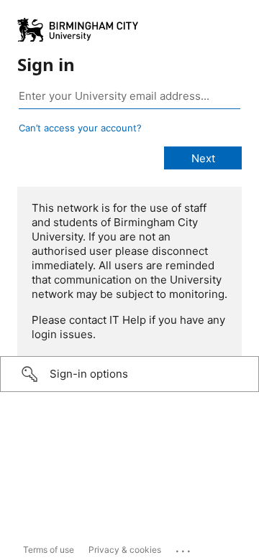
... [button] (184, 548)
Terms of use (48, 549)
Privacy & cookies (124, 549)
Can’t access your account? (80, 128)
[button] (129, 374)
